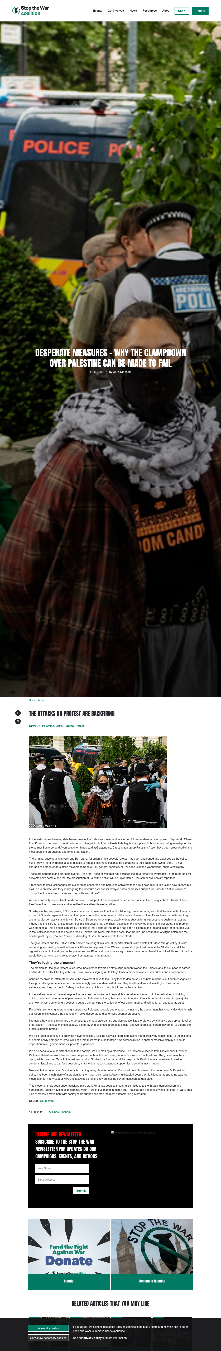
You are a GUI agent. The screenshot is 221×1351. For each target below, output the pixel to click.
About (166, 10)
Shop (181, 11)
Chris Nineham (122, 372)
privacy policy (92, 1338)
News (133, 10)
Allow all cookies (48, 1328)
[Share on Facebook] (18, 713)
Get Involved (116, 10)
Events (97, 10)
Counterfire (47, 1101)
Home (32, 700)
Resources (149, 10)
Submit (81, 1191)
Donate (200, 11)
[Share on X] (18, 721)
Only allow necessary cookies (48, 1338)
